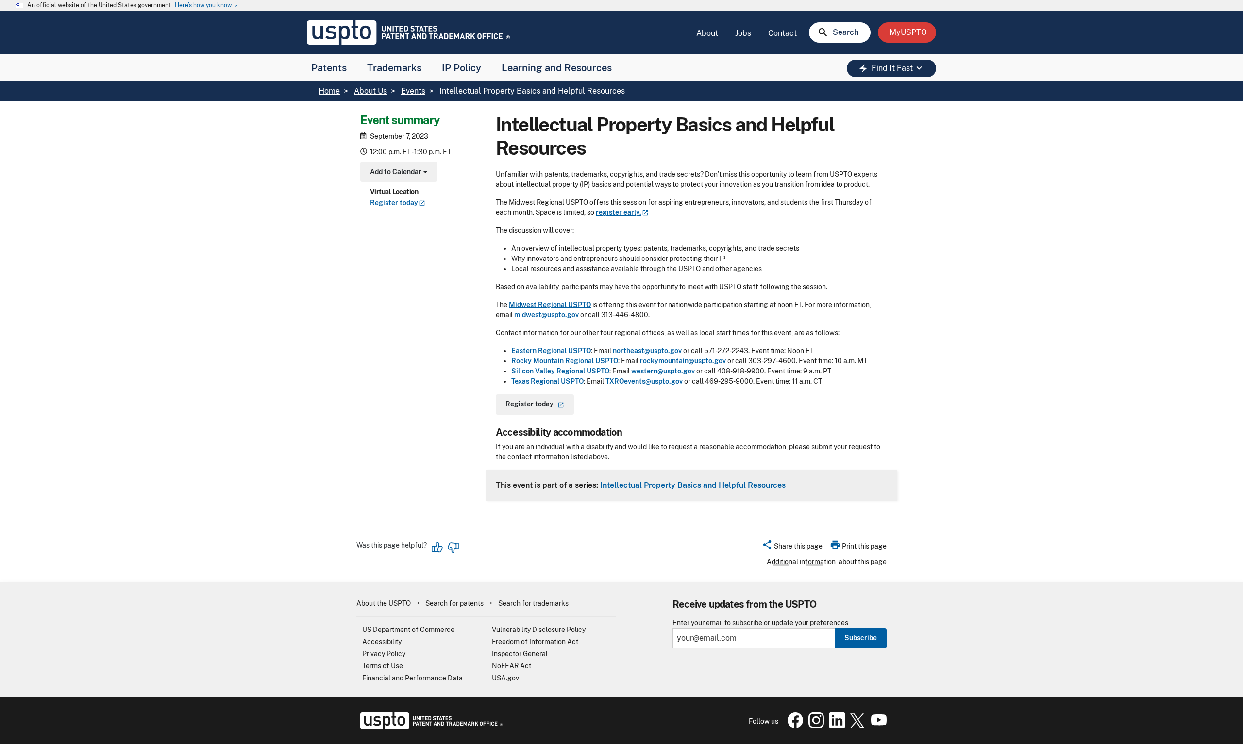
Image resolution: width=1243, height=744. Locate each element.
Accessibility (382, 642)
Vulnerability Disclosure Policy (539, 629)
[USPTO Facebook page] (793, 725)
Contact (782, 33)
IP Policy (461, 68)
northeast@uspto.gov (647, 351)
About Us (370, 91)
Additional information (801, 562)
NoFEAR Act (511, 666)
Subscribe (860, 638)
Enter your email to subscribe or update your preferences (760, 623)
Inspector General (520, 654)
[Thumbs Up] (437, 547)
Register (394, 203)
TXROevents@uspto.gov (644, 381)
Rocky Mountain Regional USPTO (564, 361)
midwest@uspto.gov (546, 315)
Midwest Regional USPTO (550, 304)
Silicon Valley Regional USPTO (560, 371)
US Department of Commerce (408, 629)
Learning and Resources (557, 68)
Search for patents (454, 603)
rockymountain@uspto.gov (683, 361)
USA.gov (505, 678)
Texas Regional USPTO (547, 381)
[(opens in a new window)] (814, 725)
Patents (329, 68)
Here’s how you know (207, 5)
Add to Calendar (397, 173)
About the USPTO (383, 603)
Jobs (743, 33)
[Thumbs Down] (453, 547)
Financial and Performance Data (412, 678)
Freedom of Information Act (535, 642)
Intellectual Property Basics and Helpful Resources (693, 485)
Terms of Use (382, 666)
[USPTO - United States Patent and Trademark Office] (429, 727)
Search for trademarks (533, 603)
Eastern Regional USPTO (551, 351)
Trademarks (394, 68)
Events (413, 91)
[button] (792, 547)
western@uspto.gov (663, 371)
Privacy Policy (383, 654)
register (618, 212)
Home (329, 91)
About (707, 33)
